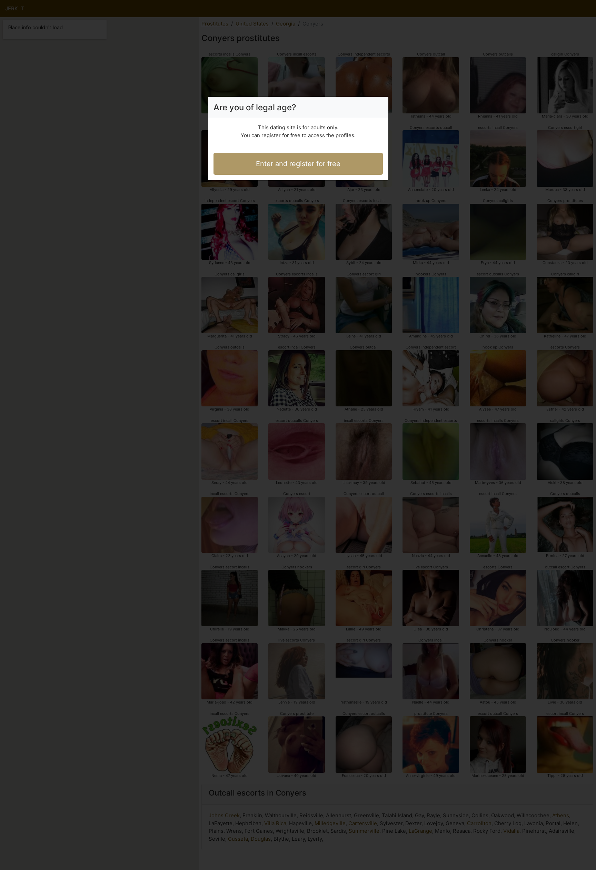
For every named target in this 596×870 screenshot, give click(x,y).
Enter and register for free (298, 164)
